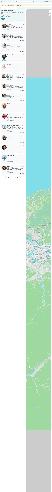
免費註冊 (3, 18)
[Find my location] (50, 15)
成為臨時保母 (46, 1)
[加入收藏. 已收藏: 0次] (23, 34)
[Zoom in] (50, 11)
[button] (38, 241)
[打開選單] (50, 1)
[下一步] (20, 177)
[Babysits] (3, 2)
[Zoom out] (50, 12)
